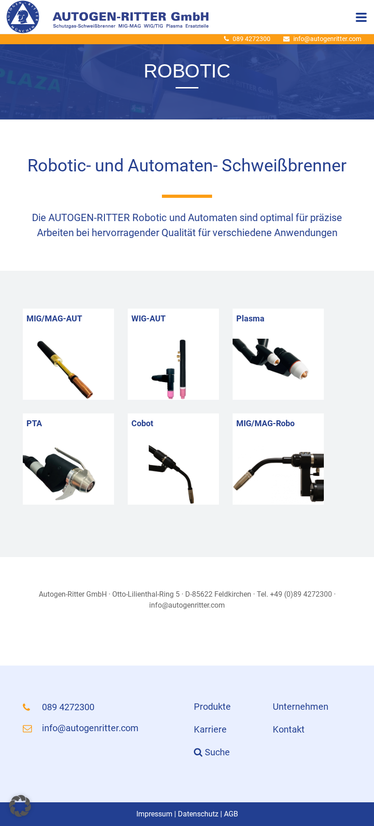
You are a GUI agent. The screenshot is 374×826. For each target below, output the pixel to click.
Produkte (212, 706)
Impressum (154, 814)
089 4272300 (251, 38)
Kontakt (289, 729)
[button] (20, 806)
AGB (231, 814)
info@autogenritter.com (327, 38)
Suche (216, 752)
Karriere (210, 729)
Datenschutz (198, 814)
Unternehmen (300, 706)
